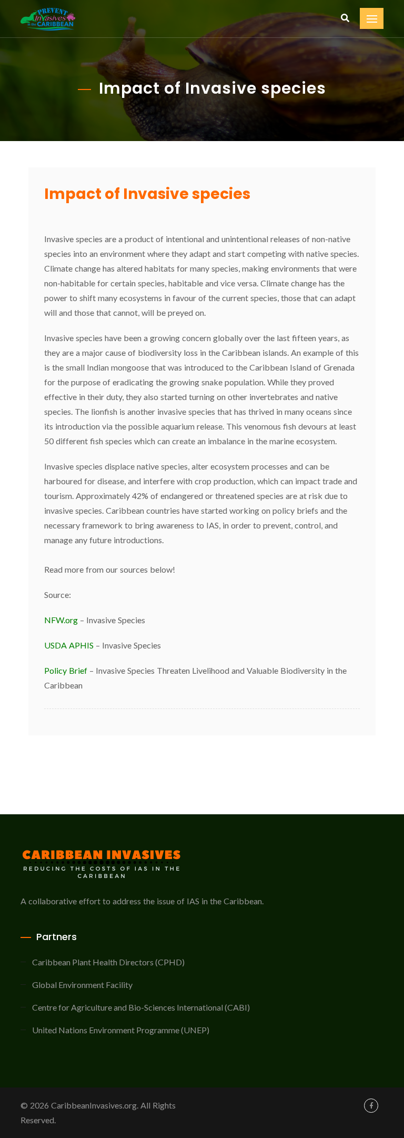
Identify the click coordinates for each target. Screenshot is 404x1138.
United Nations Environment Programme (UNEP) (120, 1030)
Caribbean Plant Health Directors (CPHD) (108, 962)
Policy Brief (65, 670)
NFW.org (62, 620)
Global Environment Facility (82, 985)
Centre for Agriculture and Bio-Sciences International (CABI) (141, 1007)
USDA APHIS (69, 645)
